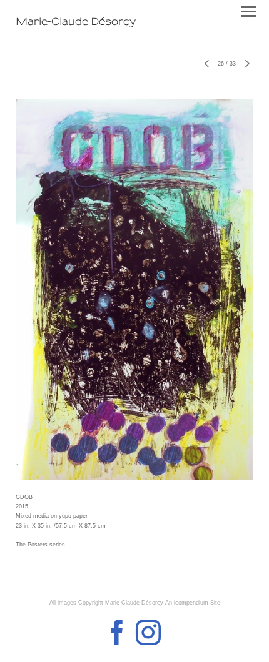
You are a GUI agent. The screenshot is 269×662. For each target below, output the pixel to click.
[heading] (76, 22)
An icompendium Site (192, 603)
